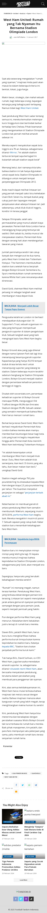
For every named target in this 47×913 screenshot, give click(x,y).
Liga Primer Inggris (20, 773)
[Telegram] (35, 785)
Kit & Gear (8, 822)
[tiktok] (31, 899)
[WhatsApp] (29, 785)
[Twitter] (22, 785)
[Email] (16, 791)
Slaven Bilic (36, 773)
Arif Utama (21, 37)
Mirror (13, 152)
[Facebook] (16, 785)
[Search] (42, 4)
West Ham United (29, 108)
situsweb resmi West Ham (23, 668)
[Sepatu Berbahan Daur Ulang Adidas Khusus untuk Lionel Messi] (12, 816)
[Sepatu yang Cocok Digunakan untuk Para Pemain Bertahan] (34, 851)
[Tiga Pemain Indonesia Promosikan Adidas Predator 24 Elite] (12, 851)
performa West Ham (23, 514)
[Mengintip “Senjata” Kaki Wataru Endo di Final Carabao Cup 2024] (34, 816)
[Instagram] (26, 899)
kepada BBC (8, 646)
